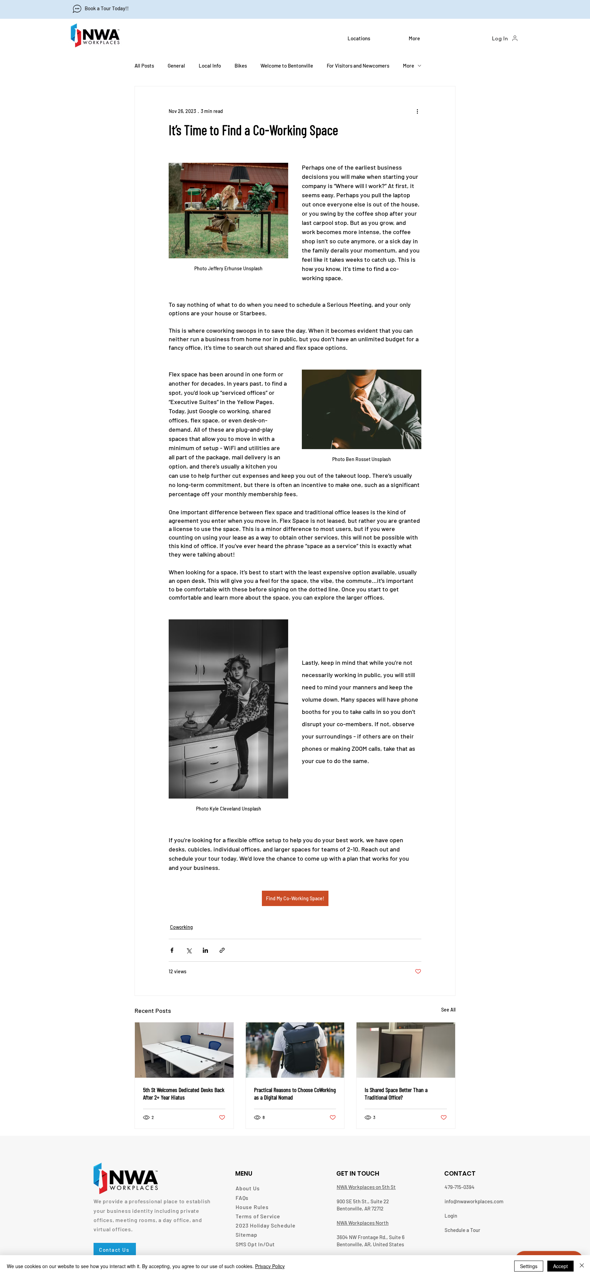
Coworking (181, 927)
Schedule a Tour (462, 1230)
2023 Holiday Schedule (266, 1225)
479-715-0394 (460, 1187)
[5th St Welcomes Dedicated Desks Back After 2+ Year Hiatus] (184, 1050)
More (408, 65)
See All (448, 1010)
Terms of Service (258, 1216)
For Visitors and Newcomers (358, 65)
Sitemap (246, 1234)
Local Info (210, 65)
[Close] (582, 1266)
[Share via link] (222, 950)
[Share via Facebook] (172, 950)
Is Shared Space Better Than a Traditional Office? (396, 1093)
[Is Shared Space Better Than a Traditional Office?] (405, 1050)
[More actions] (417, 111)
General (176, 65)
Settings (528, 1266)
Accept (560, 1266)
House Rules (252, 1207)
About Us (247, 1188)
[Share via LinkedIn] (205, 950)
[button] (373, 38)
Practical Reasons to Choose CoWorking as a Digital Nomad (295, 1093)
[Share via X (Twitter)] (188, 950)
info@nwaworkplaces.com (474, 1201)
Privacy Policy (270, 1266)
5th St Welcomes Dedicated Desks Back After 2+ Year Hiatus (183, 1093)
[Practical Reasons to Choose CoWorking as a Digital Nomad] (295, 1050)
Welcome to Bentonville (287, 65)
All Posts (144, 65)
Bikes (241, 65)
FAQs (242, 1197)
